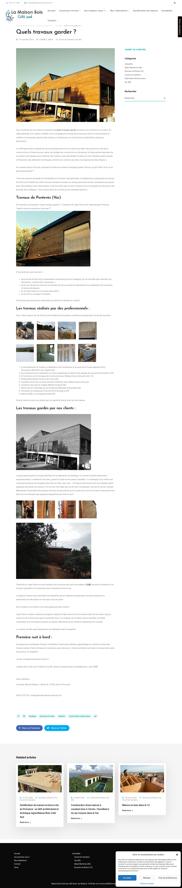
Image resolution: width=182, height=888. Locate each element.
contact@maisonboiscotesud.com (39, 3)
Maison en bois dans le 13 (136, 805)
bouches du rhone (47, 716)
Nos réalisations (119, 11)
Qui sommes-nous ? (94, 11)
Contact (52, 20)
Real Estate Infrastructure (135, 78)
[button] (177, 854)
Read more (24, 822)
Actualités (167, 11)
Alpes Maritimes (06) (133, 68)
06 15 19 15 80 (14, 3)
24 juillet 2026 (79, 798)
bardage (32, 716)
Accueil (51, 11)
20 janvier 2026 (131, 798)
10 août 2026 (28, 798)
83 (24, 716)
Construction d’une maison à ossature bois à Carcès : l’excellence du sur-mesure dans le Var (90, 809)
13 (18, 716)
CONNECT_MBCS (46, 40)
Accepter (127, 878)
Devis (16, 867)
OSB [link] (89, 584)
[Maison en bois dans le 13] (142, 779)
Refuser (146, 878)
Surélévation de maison (145, 11)
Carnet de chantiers (66, 40)
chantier (61, 716)
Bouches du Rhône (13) (134, 71)
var (95, 716)
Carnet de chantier (135, 49)
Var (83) (78, 40)
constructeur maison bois (79, 716)
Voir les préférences (168, 878)
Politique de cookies (147, 883)
